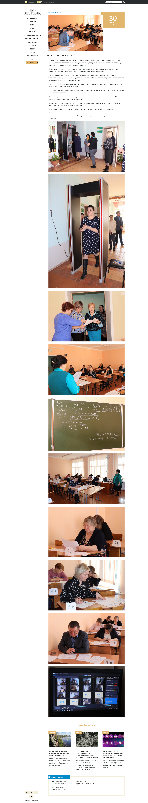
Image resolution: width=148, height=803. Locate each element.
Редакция (32, 21)
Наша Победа (32, 42)
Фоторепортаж (32, 63)
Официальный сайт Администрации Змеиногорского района (85, 783)
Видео (32, 25)
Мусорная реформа (32, 39)
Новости (32, 49)
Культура (32, 32)
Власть (32, 28)
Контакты (27, 800)
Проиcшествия (32, 56)
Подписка (35, 800)
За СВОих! (32, 45)
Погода (32, 52)
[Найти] (124, 2)
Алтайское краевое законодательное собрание (59, 788)
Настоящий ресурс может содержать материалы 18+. (59, 782)
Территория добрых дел (32, 35)
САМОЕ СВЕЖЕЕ (32, 18)
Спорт (32, 59)
